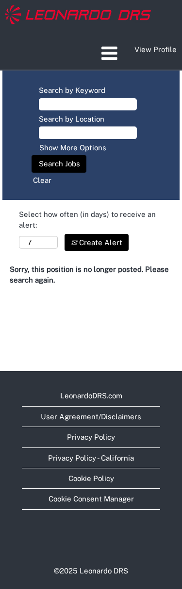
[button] (91, 53)
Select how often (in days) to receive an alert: (87, 219)
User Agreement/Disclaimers (91, 416)
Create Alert (99, 242)
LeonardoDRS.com (91, 396)
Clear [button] (42, 180)
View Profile (155, 49)
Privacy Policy (91, 437)
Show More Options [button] (72, 147)
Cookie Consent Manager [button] (91, 499)
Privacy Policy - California (91, 458)
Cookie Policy (91, 478)
